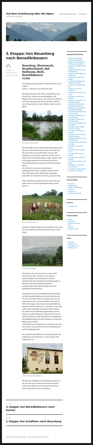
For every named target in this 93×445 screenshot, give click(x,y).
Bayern (8, 75)
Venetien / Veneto (73, 193)
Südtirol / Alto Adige (74, 187)
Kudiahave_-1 (10, 70)
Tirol (69, 189)
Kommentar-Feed (73, 246)
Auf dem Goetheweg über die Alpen (30, 13)
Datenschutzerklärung (67, 14)
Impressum (83, 14)
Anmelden (71, 242)
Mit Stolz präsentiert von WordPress (38, 437)
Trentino (70, 191)
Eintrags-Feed (72, 244)
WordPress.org (72, 248)
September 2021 (72, 206)
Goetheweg (14, 75)
